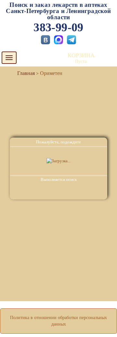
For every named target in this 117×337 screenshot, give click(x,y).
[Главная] (23, 73)
